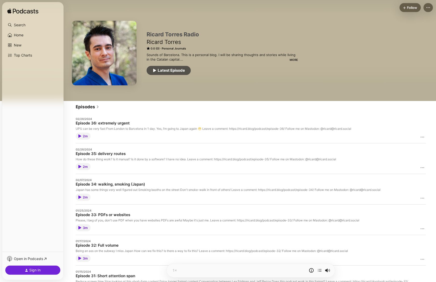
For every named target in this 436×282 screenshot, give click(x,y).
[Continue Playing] (320, 270)
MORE (294, 60)
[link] (87, 107)
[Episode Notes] (311, 270)
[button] (33, 25)
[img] (22, 11)
